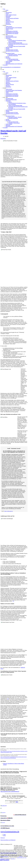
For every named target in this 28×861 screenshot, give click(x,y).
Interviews (8, 23)
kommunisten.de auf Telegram (12, 33)
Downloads (8, 57)
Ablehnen (7, 859)
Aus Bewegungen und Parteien (12, 18)
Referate (7, 56)
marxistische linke (9, 35)
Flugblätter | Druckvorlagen (14, 60)
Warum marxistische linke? (11, 36)
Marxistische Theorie (10, 53)
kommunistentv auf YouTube (12, 31)
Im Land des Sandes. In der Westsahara (14, 27)
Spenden (7, 48)
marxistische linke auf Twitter (12, 49)
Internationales (9, 12)
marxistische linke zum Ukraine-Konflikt (16, 46)
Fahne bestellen (9, 61)
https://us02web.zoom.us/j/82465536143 (10, 791)
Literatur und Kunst (10, 21)
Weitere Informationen (4, 860)
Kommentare (8, 24)
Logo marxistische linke (13, 59)
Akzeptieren (2, 859)
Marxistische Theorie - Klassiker (15, 54)
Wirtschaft (8, 17)
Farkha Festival (9, 26)
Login (4, 834)
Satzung (10, 39)
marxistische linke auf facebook (12, 50)
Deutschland (8, 16)
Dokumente (8, 38)
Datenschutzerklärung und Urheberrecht (14, 63)
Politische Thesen (9, 28)
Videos (7, 30)
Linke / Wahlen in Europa (11, 14)
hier (17, 802)
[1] (13, 601)
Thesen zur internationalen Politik (15, 42)
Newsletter (5, 64)
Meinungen (8, 20)
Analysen (8, 19)
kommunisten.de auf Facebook (12, 32)
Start (4, 9)
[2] (8, 698)
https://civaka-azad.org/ (8, 511)
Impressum (8, 62)
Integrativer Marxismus (13, 55)
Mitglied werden (9, 47)
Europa (7, 13)
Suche (7, 10)
